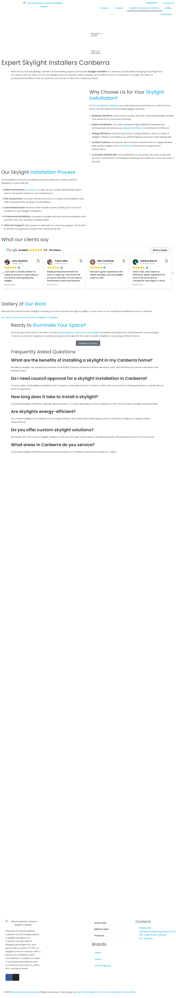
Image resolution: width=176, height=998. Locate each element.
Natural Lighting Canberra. (25, 992)
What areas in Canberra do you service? (53, 445)
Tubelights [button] (52, 317)
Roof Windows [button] (30, 317)
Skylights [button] (42, 317)
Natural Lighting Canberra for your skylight (78, 332)
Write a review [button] (160, 250)
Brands (119, 7)
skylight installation (133, 127)
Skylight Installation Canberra (144, 7)
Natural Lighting (103, 965)
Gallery (168, 7)
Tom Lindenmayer (152, 260)
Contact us (31, 189)
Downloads (166, 14)
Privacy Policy (129, 992)
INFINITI (98, 952)
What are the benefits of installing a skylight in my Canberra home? (81, 360)
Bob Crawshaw (65, 260)
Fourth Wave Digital (86, 992)
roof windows (125, 145)
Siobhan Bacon (107, 260)
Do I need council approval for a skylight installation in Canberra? (79, 378)
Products (104, 7)
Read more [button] (11, 284)
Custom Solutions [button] (13, 317)
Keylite (98, 959)
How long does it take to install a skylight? (54, 397)
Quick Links (100, 922)
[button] (172, 273)
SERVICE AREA (101, 929)
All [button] (2, 317)
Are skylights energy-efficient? (43, 411)
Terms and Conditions (109, 992)
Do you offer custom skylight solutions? (52, 430)
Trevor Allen (20, 260)
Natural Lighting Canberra (105, 105)
